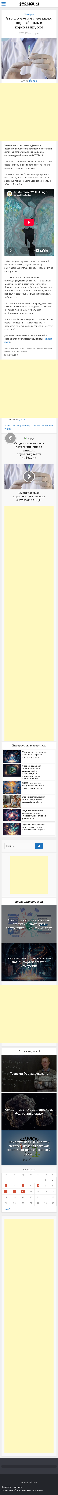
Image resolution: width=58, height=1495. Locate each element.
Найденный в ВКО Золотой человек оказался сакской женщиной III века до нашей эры (29, 1147)
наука (8, 428)
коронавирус (24, 425)
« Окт (8, 1209)
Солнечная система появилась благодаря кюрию (29, 1111)
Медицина (29, 14)
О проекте (6, 1487)
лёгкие (37, 425)
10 (6, 1191)
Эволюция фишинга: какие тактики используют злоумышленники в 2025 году (29, 924)
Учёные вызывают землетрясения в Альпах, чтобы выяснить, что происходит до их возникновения (31, 772)
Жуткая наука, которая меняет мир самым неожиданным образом (34, 827)
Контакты (17, 1487)
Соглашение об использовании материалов (22, 1490)
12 (23, 1191)
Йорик (35, 33)
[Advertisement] (29, 112)
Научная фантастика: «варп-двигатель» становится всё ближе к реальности (34, 814)
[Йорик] (29, 3)
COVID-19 (10, 425)
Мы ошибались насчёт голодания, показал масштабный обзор (33, 799)
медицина (48, 425)
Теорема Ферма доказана (29, 1073)
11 (14, 1191)
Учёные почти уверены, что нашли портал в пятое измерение (34, 754)
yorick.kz (23, 419)
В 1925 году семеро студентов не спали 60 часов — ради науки (33, 785)
